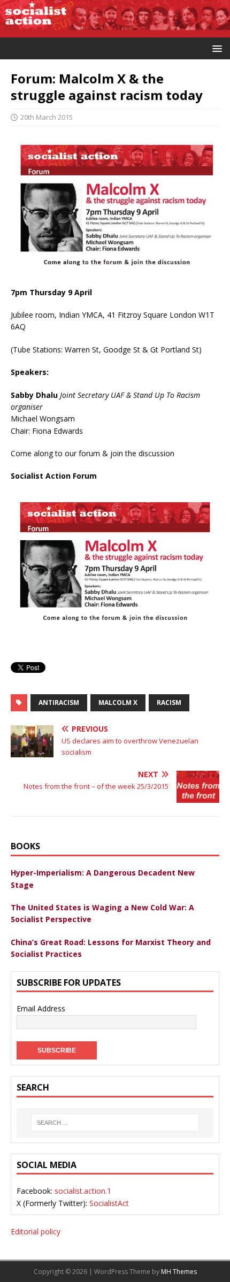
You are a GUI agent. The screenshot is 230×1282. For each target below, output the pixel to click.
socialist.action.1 (83, 1191)
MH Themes (179, 1271)
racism (169, 702)
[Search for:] (115, 1123)
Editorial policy (35, 1231)
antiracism (59, 702)
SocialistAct (109, 1203)
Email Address (41, 1008)
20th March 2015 (46, 117)
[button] (215, 48)
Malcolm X (117, 702)
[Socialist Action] (115, 31)
